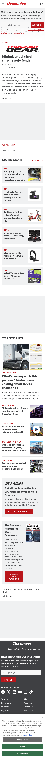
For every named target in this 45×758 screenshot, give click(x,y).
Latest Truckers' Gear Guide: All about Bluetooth (14, 276)
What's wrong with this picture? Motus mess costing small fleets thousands (20, 382)
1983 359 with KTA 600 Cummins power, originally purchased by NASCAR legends (13, 429)
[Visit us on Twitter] (9, 691)
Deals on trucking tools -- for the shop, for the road (14, 236)
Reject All (22, 747)
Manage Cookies (23, 740)
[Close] (42, 717)
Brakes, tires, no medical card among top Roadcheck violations (14, 466)
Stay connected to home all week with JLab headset (13, 256)
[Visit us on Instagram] (25, 691)
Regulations (8, 405)
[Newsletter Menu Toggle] (41, 3)
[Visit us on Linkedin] (14, 691)
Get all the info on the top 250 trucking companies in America (21, 492)
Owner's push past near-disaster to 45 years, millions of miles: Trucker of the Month (14, 448)
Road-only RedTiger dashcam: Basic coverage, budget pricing (13, 196)
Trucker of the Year (11, 442)
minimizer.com (9, 144)
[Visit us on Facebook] (3, 691)
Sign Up (8, 680)
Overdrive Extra (10, 373)
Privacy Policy (5, 33)
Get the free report (18, 512)
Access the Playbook (14, 576)
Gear (5, 42)
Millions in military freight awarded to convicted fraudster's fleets (15, 411)
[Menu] (3, 3)
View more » (37, 160)
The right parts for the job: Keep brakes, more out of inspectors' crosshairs (14, 175)
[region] (22, 736)
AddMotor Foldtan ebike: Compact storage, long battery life (14, 216)
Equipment (7, 460)
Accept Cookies (22, 753)
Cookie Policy (27, 735)
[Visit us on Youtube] (20, 691)
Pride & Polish (8, 424)
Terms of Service (18, 33)
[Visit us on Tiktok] (31, 691)
